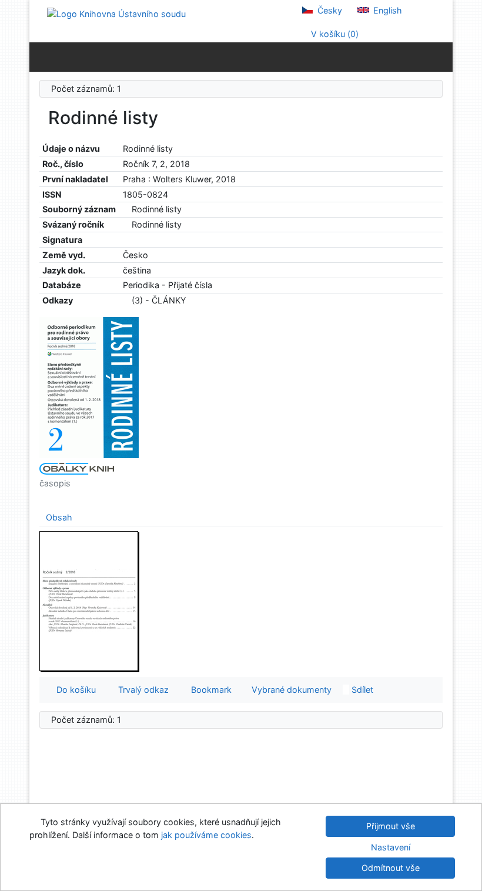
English (386, 10)
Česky (328, 10)
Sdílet (361, 690)
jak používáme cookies (206, 835)
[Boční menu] (40, 56)
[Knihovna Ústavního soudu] (116, 13)
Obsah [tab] (59, 517)
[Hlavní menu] (441, 56)
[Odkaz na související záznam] (126, 209)
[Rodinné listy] (89, 387)
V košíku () (334, 34)
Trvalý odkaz (141, 690)
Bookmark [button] (209, 690)
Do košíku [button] (74, 690)
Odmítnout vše (391, 868)
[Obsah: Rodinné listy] (89, 601)
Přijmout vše (390, 826)
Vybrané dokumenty (290, 690)
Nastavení (390, 847)
